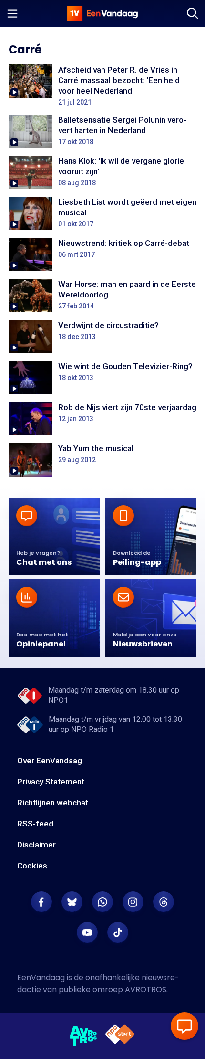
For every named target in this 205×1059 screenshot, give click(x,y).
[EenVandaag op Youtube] (87, 932)
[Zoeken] (192, 13)
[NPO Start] (120, 1036)
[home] (102, 13)
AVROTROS (145, 989)
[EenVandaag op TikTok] (117, 932)
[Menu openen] (12, 13)
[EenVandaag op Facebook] (41, 901)
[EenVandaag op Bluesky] (72, 901)
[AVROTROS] (83, 1036)
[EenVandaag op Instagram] (133, 901)
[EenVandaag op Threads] (163, 901)
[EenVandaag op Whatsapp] (102, 901)
